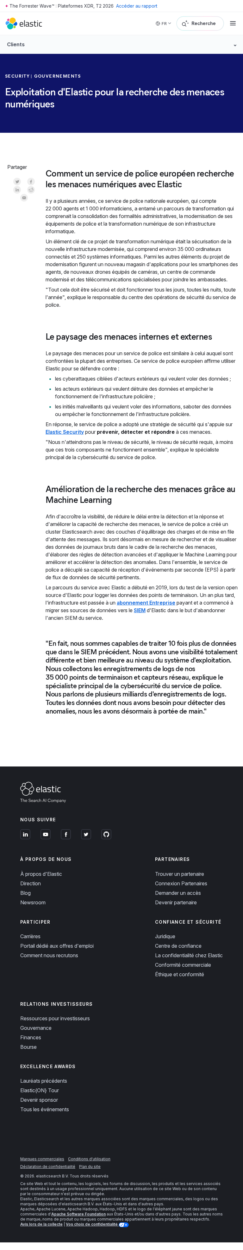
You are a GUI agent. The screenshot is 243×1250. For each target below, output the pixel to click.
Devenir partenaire (176, 902)
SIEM (140, 610)
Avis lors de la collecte (41, 1224)
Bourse (28, 1047)
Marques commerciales (42, 1159)
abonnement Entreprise (146, 602)
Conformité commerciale (183, 965)
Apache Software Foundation (78, 1214)
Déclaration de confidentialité (47, 1166)
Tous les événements (44, 1109)
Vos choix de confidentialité (92, 1224)
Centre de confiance (178, 946)
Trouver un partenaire (179, 874)
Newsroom (33, 902)
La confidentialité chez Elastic (189, 955)
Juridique (165, 936)
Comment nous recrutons (49, 955)
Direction (30, 883)
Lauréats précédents (43, 1081)
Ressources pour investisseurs (55, 1018)
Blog (25, 893)
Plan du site (90, 1166)
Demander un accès (178, 893)
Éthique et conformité (179, 974)
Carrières (30, 936)
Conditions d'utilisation (89, 1159)
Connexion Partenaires (181, 883)
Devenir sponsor (39, 1100)
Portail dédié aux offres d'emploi (57, 946)
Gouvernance (36, 1028)
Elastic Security (65, 432)
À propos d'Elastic (41, 874)
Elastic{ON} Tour (39, 1090)
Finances (30, 1037)
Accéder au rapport (136, 6)
